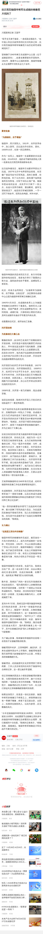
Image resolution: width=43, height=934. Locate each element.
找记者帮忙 (36, 740)
